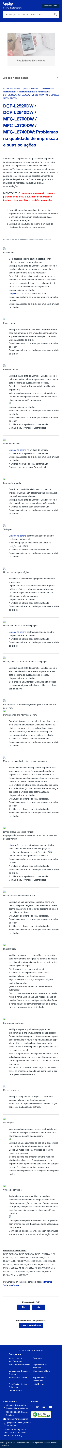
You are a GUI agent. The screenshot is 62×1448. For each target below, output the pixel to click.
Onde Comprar (15, 1390)
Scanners (37, 1358)
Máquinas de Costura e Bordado (19, 1372)
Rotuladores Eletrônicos (19, 1364)
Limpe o (17, 293)
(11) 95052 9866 (14, 1422)
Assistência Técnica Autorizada (18, 1385)
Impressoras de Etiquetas (40, 1366)
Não (38, 1307)
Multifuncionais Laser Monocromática (34, 92)
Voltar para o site (50, 6)
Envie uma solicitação (31, 1325)
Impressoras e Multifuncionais (15, 1359)
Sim (23, 1307)
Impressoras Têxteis (18, 1377)
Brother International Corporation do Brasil (20, 88)
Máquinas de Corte (41, 1371)
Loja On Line (39, 1384)
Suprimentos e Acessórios (39, 1379)
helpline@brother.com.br (18, 1419)
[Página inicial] (8, 4)
